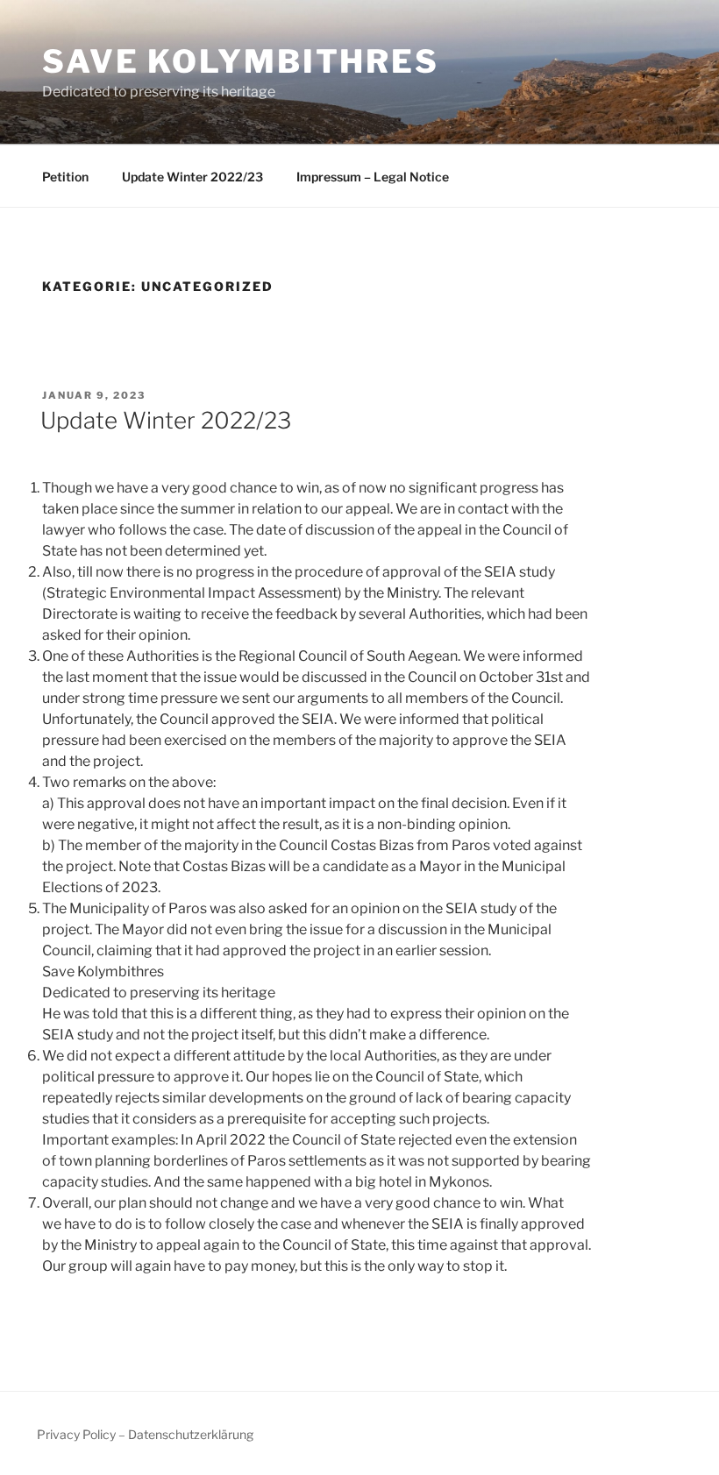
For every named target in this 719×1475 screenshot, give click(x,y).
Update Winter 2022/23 (192, 176)
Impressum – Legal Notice (372, 176)
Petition (65, 176)
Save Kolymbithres (240, 61)
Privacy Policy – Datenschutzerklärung (145, 1434)
